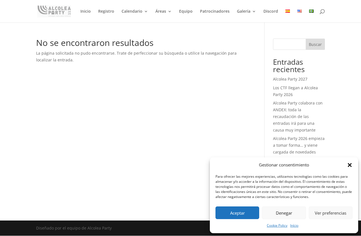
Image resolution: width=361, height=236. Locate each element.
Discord (270, 11)
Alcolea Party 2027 (290, 79)
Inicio (85, 11)
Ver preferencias (330, 213)
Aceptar (237, 213)
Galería (243, 11)
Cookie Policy (277, 225)
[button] (350, 165)
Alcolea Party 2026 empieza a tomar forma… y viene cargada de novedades (299, 145)
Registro (106, 11)
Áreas (160, 11)
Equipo (186, 11)
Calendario (132, 11)
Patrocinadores (215, 11)
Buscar (315, 44)
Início (294, 225)
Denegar (284, 213)
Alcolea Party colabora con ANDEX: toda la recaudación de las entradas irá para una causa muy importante (298, 116)
